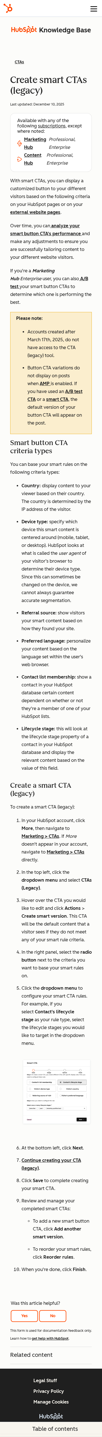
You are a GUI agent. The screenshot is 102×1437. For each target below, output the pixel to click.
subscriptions (51, 126)
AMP (45, 383)
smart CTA (57, 399)
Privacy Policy (48, 1391)
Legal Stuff (45, 1380)
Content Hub (32, 159)
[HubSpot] (7, 8)
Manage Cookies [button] (51, 1402)
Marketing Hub (35, 143)
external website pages (35, 212)
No (53, 1315)
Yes (24, 1315)
